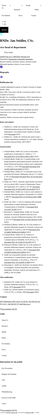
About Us (4, 7)
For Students (6, 15)
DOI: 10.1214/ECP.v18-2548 (21, 242)
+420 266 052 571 (13, 304)
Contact (33, 15)
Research (17, 10)
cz (5, 21)
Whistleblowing (7, 392)
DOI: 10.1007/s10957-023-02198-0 (23, 189)
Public (37, 10)
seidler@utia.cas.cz (6, 57)
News (20, 15)
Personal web (25, 57)
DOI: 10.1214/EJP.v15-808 (21, 262)
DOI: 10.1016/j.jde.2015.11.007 (31, 219)
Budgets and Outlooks (9, 374)
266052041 (17, 57)
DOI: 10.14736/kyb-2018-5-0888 (30, 197)
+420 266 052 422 (34, 301)
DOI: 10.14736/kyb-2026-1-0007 (23, 156)
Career (4, 403)
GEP (3, 380)
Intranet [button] (4, 30)
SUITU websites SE (11, 412)
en (5, 24)
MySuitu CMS (29, 412)
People (28, 5)
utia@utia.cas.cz (25, 304)
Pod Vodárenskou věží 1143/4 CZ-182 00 (14, 301)
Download (11, 134)
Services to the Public (9, 398)
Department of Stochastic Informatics (21, 59)
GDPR (4, 386)
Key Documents (7, 368)
